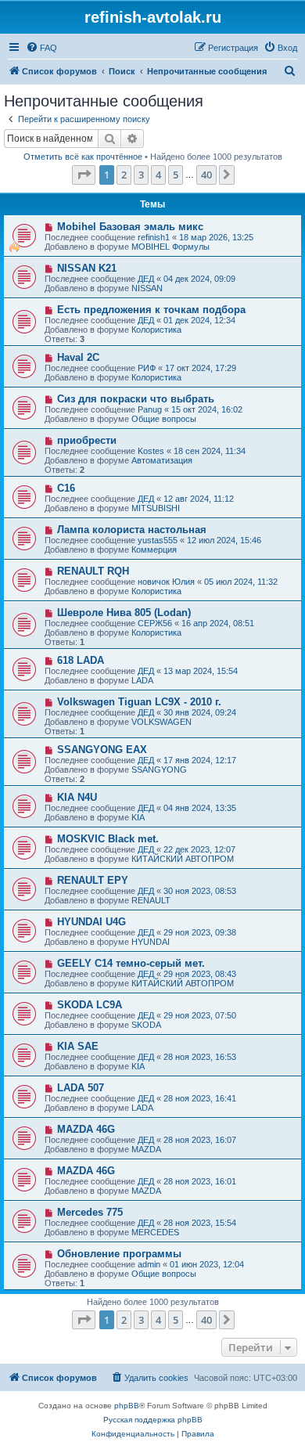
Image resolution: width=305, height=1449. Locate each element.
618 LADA (80, 660)
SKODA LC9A (89, 1005)
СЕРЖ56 (155, 623)
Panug (150, 409)
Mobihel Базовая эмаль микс (130, 226)
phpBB (126, 1405)
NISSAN (147, 288)
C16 (66, 488)
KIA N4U (77, 797)
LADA (142, 680)
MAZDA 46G (86, 1129)
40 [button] (206, 175)
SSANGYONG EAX (102, 749)
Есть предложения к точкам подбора (151, 309)
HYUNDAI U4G (91, 922)
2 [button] (124, 175)
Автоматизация (161, 460)
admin (149, 1264)
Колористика (156, 329)
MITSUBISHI (155, 508)
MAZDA (146, 1149)
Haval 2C (78, 357)
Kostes (151, 451)
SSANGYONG (159, 769)
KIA (138, 817)
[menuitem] (41, 47)
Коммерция (154, 549)
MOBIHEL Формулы (170, 246)
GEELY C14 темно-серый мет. (131, 963)
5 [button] (175, 175)
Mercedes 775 (90, 1212)
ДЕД (146, 278)
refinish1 (154, 237)
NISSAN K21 (87, 268)
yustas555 (158, 540)
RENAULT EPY (92, 880)
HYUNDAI (150, 941)
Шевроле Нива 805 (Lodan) (124, 612)
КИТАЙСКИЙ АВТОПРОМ (182, 858)
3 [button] (141, 175)
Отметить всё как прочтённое (82, 156)
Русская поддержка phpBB (153, 1419)
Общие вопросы (163, 419)
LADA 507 (80, 1088)
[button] (83, 174)
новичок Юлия (166, 581)
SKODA (146, 1024)
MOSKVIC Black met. (108, 839)
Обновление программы (119, 1254)
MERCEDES (155, 1232)
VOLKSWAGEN (161, 721)
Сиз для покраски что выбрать (135, 399)
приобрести (87, 440)
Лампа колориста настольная (131, 529)
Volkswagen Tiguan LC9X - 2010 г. (139, 702)
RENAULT (150, 900)
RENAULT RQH (93, 571)
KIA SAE (78, 1046)
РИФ (147, 368)
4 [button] (158, 175)
